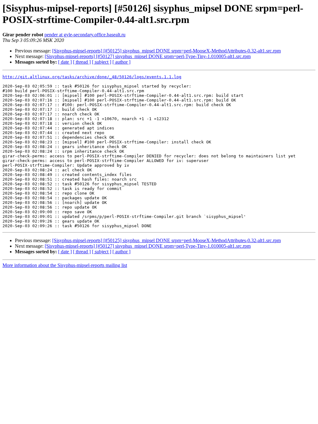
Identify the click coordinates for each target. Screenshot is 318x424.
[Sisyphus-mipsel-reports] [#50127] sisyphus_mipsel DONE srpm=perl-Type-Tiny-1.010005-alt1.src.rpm (148, 56)
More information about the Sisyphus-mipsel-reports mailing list (64, 265)
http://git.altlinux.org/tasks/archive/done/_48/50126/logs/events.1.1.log (91, 76)
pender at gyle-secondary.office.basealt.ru (84, 34)
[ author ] (121, 62)
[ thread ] (82, 62)
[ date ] (65, 62)
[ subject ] (101, 62)
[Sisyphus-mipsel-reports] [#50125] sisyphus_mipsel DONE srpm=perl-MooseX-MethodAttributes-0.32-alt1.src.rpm (166, 50)
